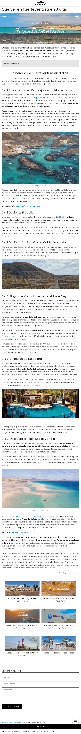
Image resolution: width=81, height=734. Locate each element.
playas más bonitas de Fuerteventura (28, 516)
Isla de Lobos (19, 114)
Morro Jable (7, 303)
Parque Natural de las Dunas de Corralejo (51, 97)
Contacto (17, 731)
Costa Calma (58, 363)
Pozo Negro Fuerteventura (68, 573)
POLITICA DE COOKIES (47, 731)
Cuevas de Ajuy (8, 336)
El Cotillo (62, 217)
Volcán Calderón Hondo (29, 255)
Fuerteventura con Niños (44, 568)
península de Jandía (20, 532)
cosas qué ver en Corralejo (28, 206)
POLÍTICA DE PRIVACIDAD (31, 731)
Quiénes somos (7, 731)
